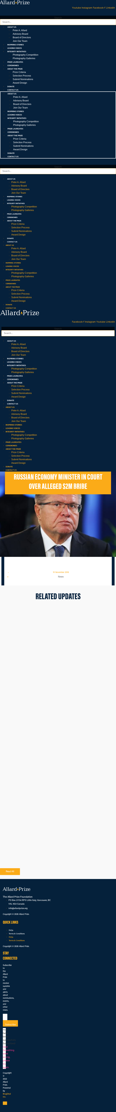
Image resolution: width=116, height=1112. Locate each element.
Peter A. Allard (20, 30)
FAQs (11, 930)
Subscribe (10, 1024)
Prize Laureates (15, 62)
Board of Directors (22, 37)
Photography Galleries (24, 58)
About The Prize (14, 221)
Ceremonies (13, 66)
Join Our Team (20, 41)
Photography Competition (25, 55)
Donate (10, 87)
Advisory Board (20, 34)
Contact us (12, 90)
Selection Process (22, 75)
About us (11, 179)
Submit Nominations (23, 79)
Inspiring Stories (15, 45)
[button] (58, 14)
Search (58, 17)
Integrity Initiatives (16, 203)
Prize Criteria (19, 72)
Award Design (20, 83)
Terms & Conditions (17, 934)
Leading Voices (14, 48)
